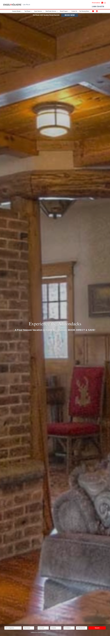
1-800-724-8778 (98, 6)
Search (97, 628)
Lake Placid (26, 4)
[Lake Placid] (12, 4)
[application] (21, 11)
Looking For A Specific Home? (38, 632)
